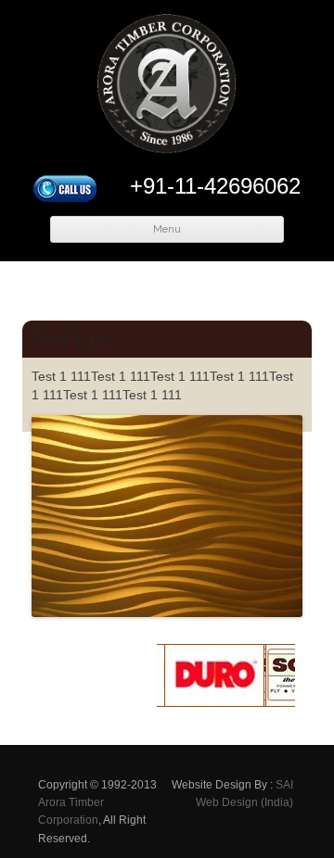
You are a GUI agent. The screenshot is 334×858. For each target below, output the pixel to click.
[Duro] (210, 702)
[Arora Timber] (167, 88)
